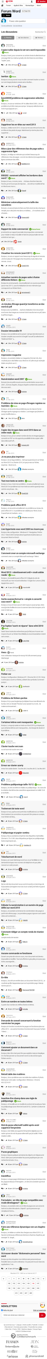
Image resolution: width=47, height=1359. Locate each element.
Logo (3, 881)
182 (9, 1283)
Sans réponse (24, 37)
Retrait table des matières (13, 1074)
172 (38, 1279)
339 (38, 1288)
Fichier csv (6, 674)
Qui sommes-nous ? (10, 1325)
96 (28, 1279)
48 (23, 1279)
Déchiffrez (6, 1176)
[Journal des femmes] (12, 1341)
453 (21, 1293)
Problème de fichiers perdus (14, 698)
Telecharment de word (11, 857)
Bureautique (30, 5)
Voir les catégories (6, 26)
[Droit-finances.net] (35, 1346)
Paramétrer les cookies (35, 1327)
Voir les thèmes (17, 26)
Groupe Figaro (37, 1329)
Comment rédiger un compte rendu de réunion (22, 932)
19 (19, 1279)
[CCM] (9, 1)
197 (38, 1283)
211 (23, 1288)
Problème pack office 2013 (13, 505)
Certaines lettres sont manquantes (17, 722)
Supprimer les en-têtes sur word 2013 (18, 124)
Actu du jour (8, 1310)
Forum (8, 5)
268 (33, 1288)
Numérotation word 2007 (12, 379)
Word (38, 5)
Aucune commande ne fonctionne (16, 953)
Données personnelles (20, 1327)
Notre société (27, 1325)
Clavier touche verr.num (12, 746)
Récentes (8, 37)
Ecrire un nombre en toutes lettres (16, 1001)
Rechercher (39, 32)
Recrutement (9, 1327)
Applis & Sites (18, 5)
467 (26, 1293)
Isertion (4, 76)
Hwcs (3, 652)
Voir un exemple (39, 1310)
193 (18, 1283)
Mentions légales (27, 1329)
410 (16, 1293)
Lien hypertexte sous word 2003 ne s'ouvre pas (22, 529)
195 (28, 1283)
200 (18, 1288)
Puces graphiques (9, 1152)
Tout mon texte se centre (12, 481)
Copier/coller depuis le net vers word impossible (23, 50)
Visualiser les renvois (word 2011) (16, 253)
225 (28, 1288)
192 (14, 1283)
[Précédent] (3, 1278)
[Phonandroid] (35, 1356)
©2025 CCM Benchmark (23, 1331)
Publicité (34, 1325)
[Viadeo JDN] (35, 1351)
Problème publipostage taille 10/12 (17, 784)
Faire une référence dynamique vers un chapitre (23, 1227)
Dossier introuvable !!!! (11, 331)
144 (33, 1279)
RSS (19, 1329)
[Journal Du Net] (35, 1341)
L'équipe (19, 1325)
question (43, 1)
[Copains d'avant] (12, 1351)
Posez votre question (17, 21)
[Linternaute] (12, 1346)
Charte (15, 1329)
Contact (41, 1325)
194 (23, 1283)
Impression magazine (11, 355)
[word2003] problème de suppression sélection (22, 98)
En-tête (4, 977)
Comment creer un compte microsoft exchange (22, 553)
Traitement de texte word (12, 808)
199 (14, 1288)
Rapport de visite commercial (14, 229)
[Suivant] (43, 1278)
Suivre (8, 15)
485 (31, 1293)
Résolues (40, 37)
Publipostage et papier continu (15, 832)
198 (9, 1288)
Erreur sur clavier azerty (12, 765)
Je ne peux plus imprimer (12, 456)
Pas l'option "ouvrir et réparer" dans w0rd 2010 (22, 626)
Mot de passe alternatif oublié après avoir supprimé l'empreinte (20, 1126)
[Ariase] (12, 1356)
